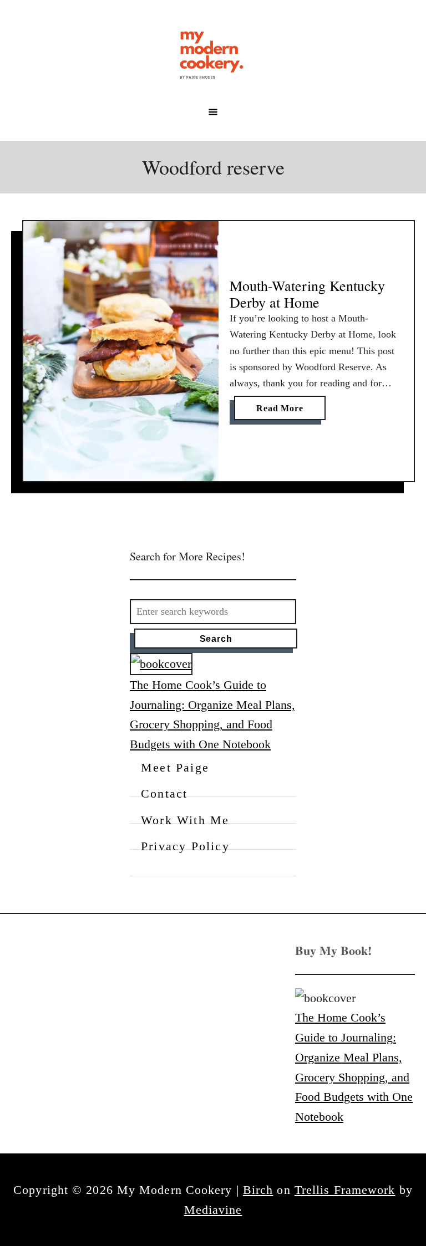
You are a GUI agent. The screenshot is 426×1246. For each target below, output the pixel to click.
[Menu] (213, 112)
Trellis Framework (345, 1190)
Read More (284, 411)
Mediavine (213, 1210)
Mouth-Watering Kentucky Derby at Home (307, 294)
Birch (258, 1190)
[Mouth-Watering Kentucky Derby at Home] (121, 351)
